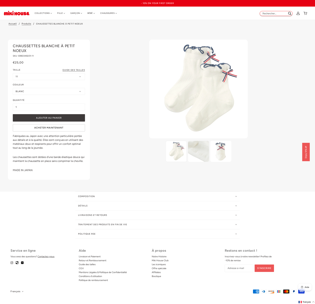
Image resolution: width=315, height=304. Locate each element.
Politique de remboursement (93, 280)
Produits (26, 24)
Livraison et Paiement (90, 256)
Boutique (156, 276)
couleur (18, 84)
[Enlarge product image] (198, 89)
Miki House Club (160, 260)
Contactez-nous (46, 256)
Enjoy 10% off (305, 152)
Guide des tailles (74, 70)
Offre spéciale (159, 268)
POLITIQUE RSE (87, 234)
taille (17, 70)
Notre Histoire (159, 256)
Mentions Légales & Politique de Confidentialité (103, 272)
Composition (86, 196)
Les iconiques (159, 264)
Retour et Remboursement (92, 260)
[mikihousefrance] (16, 12)
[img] (11, 262)
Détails (83, 205)
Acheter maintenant (48, 127)
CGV (81, 268)
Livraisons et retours (92, 215)
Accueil (13, 24)
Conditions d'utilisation (90, 276)
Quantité (19, 100)
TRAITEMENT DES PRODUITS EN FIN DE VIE (102, 224)
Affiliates (156, 272)
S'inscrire (264, 268)
